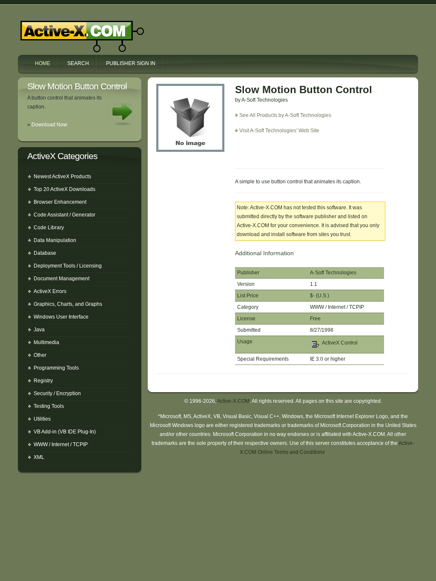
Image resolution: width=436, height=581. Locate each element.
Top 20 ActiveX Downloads (64, 189)
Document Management (61, 279)
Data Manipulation (55, 240)
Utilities (42, 419)
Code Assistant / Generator (64, 215)
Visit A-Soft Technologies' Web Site (279, 131)
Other (40, 355)
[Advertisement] (285, 154)
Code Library (49, 228)
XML (39, 457)
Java (39, 330)
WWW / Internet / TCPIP (61, 444)
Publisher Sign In (130, 63)
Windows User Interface (61, 317)
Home (42, 63)
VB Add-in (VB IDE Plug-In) (65, 432)
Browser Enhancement (60, 202)
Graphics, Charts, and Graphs (68, 304)
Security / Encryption (57, 393)
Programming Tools (56, 368)
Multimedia (46, 342)
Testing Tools (49, 406)
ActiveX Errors (50, 291)
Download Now (49, 125)
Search (78, 63)
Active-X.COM (64, 28)
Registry (43, 381)
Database (45, 253)
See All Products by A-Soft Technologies (285, 115)
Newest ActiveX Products (62, 176)
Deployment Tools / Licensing (68, 266)
